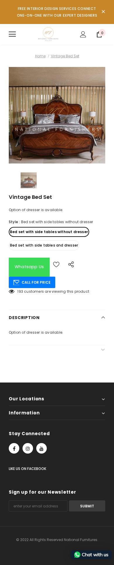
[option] (57, 115)
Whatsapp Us (29, 267)
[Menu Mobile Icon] (12, 34)
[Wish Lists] (56, 264)
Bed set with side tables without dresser (49, 231)
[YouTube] (41, 448)
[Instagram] (28, 448)
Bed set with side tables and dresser (44, 245)
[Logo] (48, 34)
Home (40, 56)
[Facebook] (14, 448)
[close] (103, 12)
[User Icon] (83, 34)
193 (20, 291)
